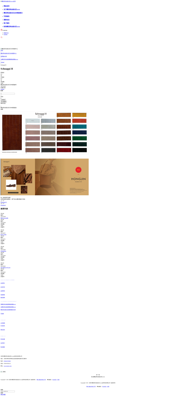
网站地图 (3, 394)
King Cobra (3, 234)
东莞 (58, 379)
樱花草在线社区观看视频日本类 (8, 309)
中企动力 (54, 379)
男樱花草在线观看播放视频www (8, 304)
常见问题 (3, 339)
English (5, 34)
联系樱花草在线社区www (12, 26)
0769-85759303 (7, 361)
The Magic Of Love (5, 267)
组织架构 (3, 297)
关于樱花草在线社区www (12, 9)
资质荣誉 (3, 294)
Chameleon (3, 251)
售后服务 (3, 347)
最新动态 (6, 19)
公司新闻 (3, 323)
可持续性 (6, 16)
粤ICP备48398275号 (41, 379)
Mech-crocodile (4, 218)
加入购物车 (3, 101)
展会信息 (3, 329)
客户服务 (6, 23)
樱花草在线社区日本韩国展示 (13, 13)
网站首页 (6, 6)
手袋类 (2, 313)
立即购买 (3, 99)
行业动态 (3, 325)
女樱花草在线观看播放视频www (8, 307)
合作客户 (3, 343)
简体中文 (6, 33)
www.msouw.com (7, 366)
